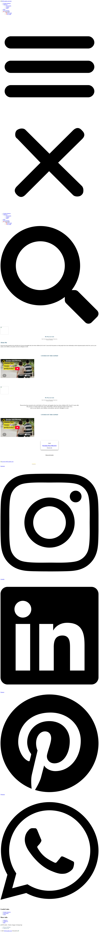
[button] (49, 114)
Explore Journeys (7, 3)
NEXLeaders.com (8, 930)
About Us (5, 4)
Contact (7, 7)
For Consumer (6, 10)
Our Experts (8, 5)
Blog (4, 9)
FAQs (7, 8)
